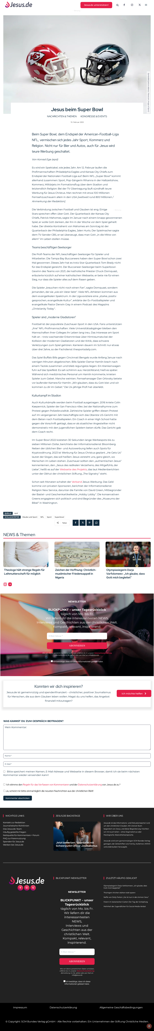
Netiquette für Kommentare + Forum (21, 835)
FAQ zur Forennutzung (14, 838)
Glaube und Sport (29, 517)
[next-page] (10, 584)
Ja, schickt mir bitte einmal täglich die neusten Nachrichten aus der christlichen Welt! (49, 791)
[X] (140, 5)
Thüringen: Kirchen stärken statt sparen (119, 893)
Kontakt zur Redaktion (14, 822)
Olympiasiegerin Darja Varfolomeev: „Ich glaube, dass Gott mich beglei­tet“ (125, 573)
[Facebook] (124, 5)
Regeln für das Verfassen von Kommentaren (46, 784)
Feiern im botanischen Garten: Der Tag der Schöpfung (126, 902)
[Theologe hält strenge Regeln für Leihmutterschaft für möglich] (25, 554)
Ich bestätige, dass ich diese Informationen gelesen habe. (78, 661)
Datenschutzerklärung (90, 784)
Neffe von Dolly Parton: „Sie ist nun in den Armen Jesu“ (126, 897)
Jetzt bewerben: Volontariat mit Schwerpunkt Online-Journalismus (76, 844)
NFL (42, 517)
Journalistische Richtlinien (16, 825)
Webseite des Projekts (73, 469)
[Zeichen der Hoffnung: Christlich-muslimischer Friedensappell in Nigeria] (77, 554)
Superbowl (59, 517)
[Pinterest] (89, 523)
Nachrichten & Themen (62, 116)
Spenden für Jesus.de (13, 841)
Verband (77, 481)
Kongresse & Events (94, 116)
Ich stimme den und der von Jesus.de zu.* (63, 784)
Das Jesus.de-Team (12, 829)
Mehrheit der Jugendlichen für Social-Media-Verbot (125, 906)
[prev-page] (5, 584)
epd (16, 513)
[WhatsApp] (96, 523)
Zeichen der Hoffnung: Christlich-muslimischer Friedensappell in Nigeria (75, 573)
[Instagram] (132, 5)
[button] (117, 5)
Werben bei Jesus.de (13, 844)
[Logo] (26, 880)
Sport (49, 517)
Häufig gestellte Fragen (14, 832)
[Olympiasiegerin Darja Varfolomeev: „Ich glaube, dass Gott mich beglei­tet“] (128, 554)
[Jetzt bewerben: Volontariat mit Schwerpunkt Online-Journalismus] (77, 836)
